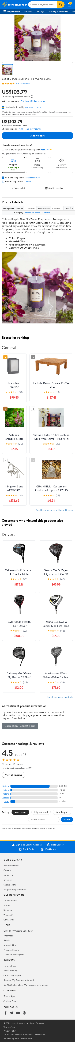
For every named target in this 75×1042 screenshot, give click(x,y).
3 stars (5, 793)
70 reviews (25, 83)
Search (67, 819)
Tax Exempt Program (13, 954)
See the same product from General (54, 510)
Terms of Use (9, 965)
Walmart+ (8, 914)
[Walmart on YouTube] (18, 1013)
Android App (9, 1000)
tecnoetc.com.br (33, 107)
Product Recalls (11, 949)
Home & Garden (32, 212)
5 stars (5, 786)
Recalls (6, 940)
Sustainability (9, 884)
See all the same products (60, 697)
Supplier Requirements (14, 889)
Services (28, 11)
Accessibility (9, 945)
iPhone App (9, 996)
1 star (6, 801)
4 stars (5, 790)
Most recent (20, 812)
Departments (13, 11)
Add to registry (55, 188)
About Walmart (10, 865)
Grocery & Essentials (58, 11)
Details (28, 181)
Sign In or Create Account (29, 844)
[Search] (61, 4)
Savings (40, 11)
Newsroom (8, 875)
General (46, 212)
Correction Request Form (20, 726)
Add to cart (37, 135)
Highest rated (41, 812)
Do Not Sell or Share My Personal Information (25, 984)
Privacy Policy (10, 970)
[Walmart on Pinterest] (24, 1013)
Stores (6, 905)
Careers (7, 870)
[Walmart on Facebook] (5, 1013)
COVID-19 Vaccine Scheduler (18, 930)
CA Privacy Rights (12, 975)
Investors (7, 879)
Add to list (20, 188)
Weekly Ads (50, 849)
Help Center (57, 844)
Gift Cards (8, 919)
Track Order (29, 849)
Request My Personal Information (19, 980)
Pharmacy (8, 935)
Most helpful (62, 812)
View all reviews (13, 774)
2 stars (5, 797)
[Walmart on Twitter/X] (12, 1013)
